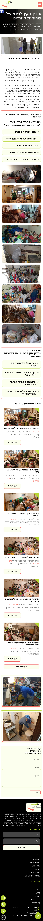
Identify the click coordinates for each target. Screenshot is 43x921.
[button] (2, 11)
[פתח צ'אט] (38, 916)
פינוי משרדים (24, 58)
